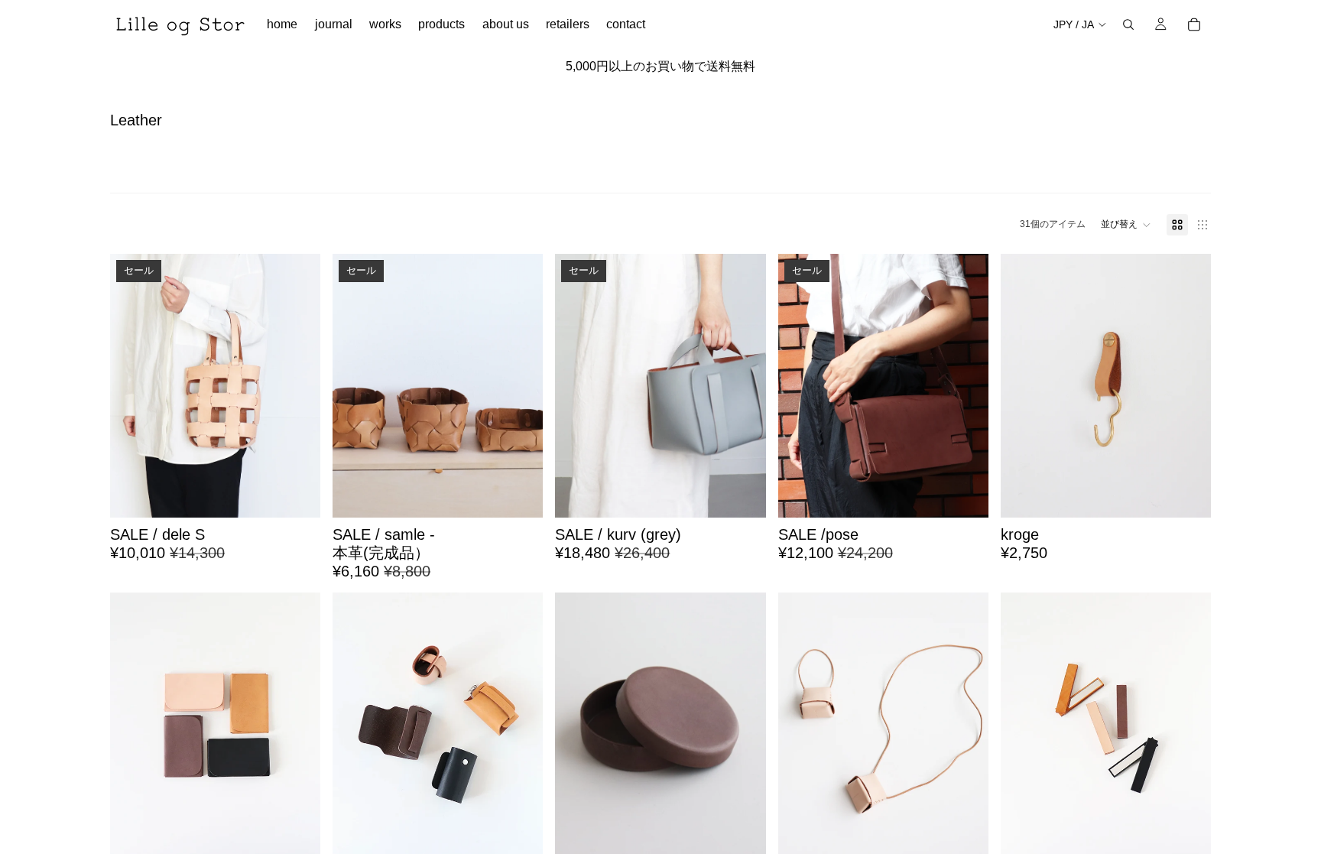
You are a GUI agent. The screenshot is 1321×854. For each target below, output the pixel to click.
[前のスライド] (133, 386)
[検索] (1128, 24)
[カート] (1194, 24)
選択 (533, 494)
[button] (1126, 225)
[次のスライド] (297, 386)
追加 (309, 494)
